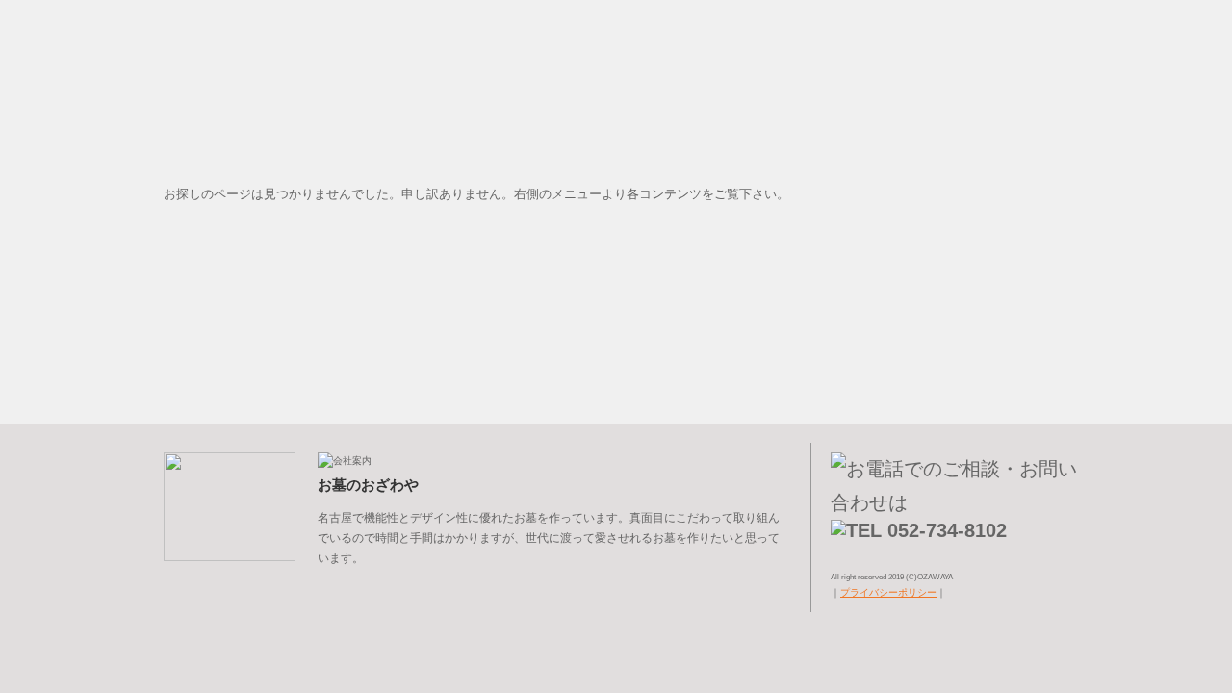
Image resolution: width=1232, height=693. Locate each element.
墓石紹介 (1011, 122)
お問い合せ (1011, 363)
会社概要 (1011, 218)
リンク (1011, 315)
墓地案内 (1011, 170)
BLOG (1011, 267)
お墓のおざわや (1011, 57)
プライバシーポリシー (888, 592)
